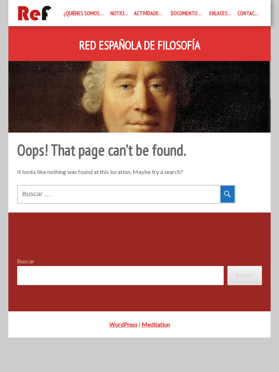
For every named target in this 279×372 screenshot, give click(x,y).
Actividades (147, 13)
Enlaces (218, 13)
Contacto (249, 13)
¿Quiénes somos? (83, 13)
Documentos (185, 13)
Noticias (120, 13)
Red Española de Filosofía (139, 45)
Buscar (26, 261)
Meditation (156, 324)
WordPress (123, 324)
